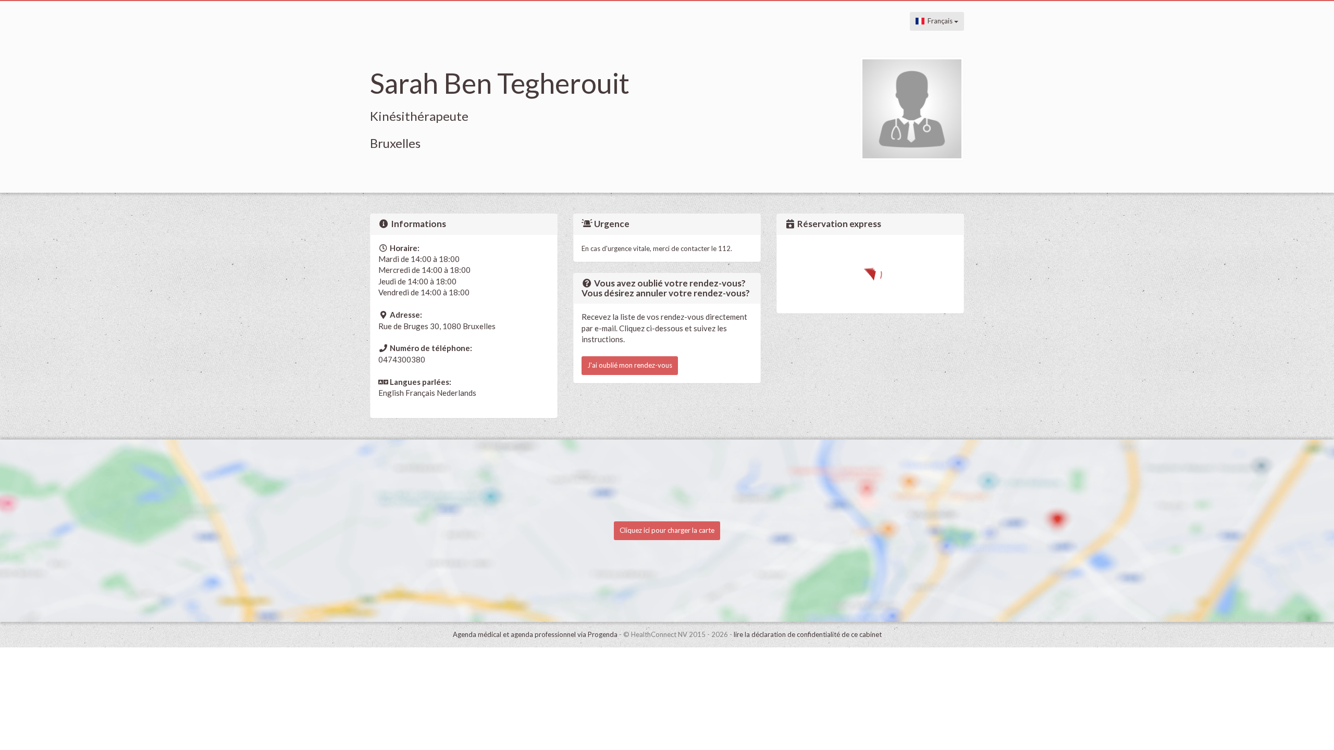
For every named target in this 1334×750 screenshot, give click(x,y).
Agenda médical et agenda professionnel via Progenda (535, 634)
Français (939, 21)
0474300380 (401, 359)
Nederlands (456, 392)
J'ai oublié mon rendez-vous (629, 365)
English (391, 392)
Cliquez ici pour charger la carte (667, 530)
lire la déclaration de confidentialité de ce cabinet (808, 634)
